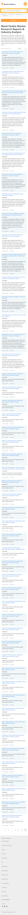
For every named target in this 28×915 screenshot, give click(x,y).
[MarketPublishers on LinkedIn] (7, 907)
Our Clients (4, 853)
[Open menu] (25, 4)
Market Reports (5, 866)
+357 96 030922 (5, 841)
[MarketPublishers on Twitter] (4, 907)
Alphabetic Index (5, 874)
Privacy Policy (4, 887)
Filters (15, 20)
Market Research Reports (4, 14)
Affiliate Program (5, 895)
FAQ (2, 862)
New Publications (5, 870)
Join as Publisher (6, 899)
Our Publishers (4, 858)
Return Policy (4, 891)
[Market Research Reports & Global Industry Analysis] (8, 3)
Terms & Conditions (5, 883)
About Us (3, 849)
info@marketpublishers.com (7, 845)
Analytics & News (5, 879)
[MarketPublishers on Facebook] (2, 907)
